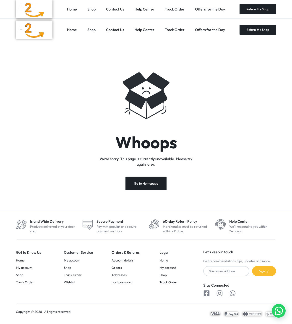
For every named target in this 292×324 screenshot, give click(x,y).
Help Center (144, 29)
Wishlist (69, 282)
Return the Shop (257, 30)
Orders (117, 268)
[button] (279, 311)
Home (72, 29)
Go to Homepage (146, 183)
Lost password (122, 282)
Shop (91, 29)
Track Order (175, 29)
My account (24, 268)
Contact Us (115, 29)
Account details (122, 260)
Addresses (119, 275)
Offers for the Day (210, 29)
